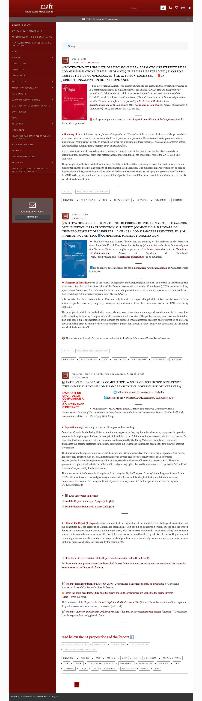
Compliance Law (122, 200)
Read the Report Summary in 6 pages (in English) (90, 506)
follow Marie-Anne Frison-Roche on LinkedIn (140, 392)
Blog (14, 118)
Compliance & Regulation (131, 256)
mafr (46, 6)
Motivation (142, 200)
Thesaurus (17, 163)
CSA (66, 663)
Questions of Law (21, 25)
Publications (19, 94)
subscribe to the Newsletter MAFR (140, 397)
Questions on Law (140, 644)
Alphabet (17, 151)
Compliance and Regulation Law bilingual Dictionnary (30, 170)
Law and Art (118, 644)
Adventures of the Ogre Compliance (32, 37)
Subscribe (32, 217)
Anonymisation (88, 200)
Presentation (19, 64)
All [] (73, 46)
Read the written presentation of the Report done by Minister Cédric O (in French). (107, 558)
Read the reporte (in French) (83, 495)
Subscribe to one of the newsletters (102, 19)
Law (95, 669)
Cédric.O (111, 658)
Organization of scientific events (31, 106)
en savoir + (68, 200)
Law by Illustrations (23, 157)
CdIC (98, 658)
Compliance (150, 658)
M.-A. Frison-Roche (149, 101)
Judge (83, 669)
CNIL (105, 200)
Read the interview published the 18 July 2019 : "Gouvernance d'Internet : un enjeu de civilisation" (115, 583)
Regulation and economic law (92, 192)
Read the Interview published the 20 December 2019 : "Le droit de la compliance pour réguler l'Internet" (119, 611)
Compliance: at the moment (27, 31)
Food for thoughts (22, 145)
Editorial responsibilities (26, 100)
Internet (69, 669)
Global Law (99, 644)
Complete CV (19, 76)
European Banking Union (101, 663)
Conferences (19, 112)
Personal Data (139, 359)
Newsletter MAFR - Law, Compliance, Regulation (31, 44)
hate (177, 663)
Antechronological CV (25, 88)
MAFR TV (16, 58)
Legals (55, 696)
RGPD (157, 669)
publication (160, 200)
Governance (126, 663)
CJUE (124, 658)
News (15, 52)
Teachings (17, 124)
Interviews (18, 130)
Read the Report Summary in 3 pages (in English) (89, 501)
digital (78, 663)
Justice (67, 192)
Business (85, 658)
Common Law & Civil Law (75, 644)
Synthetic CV (19, 70)
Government (145, 663)
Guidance (163, 663)
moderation (109, 669)
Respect (144, 669)
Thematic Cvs (19, 82)
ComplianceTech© (172, 658)
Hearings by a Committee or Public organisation (31, 137)
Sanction (178, 200)
